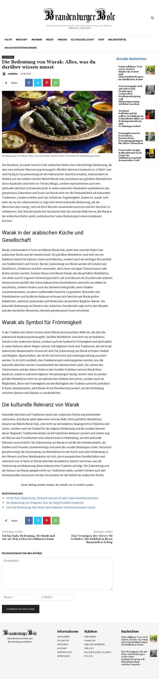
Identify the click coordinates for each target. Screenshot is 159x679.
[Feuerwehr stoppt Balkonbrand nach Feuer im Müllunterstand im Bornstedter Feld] (150, 153)
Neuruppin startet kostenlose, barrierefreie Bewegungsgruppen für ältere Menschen (130, 138)
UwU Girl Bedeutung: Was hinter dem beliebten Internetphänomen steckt (50, 507)
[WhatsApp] (56, 83)
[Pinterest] (47, 83)
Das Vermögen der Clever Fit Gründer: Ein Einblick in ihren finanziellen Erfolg (91, 539)
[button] (152, 18)
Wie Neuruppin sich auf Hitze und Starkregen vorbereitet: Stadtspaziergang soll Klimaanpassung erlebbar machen (130, 95)
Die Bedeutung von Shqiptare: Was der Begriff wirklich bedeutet (45, 502)
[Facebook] (29, 83)
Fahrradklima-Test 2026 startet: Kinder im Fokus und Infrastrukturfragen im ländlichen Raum (130, 73)
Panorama (8, 57)
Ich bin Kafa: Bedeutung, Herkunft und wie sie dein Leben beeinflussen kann (52, 498)
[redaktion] (4, 74)
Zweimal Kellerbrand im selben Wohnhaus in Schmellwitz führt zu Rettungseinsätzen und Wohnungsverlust (130, 118)
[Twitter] (38, 83)
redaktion (13, 73)
